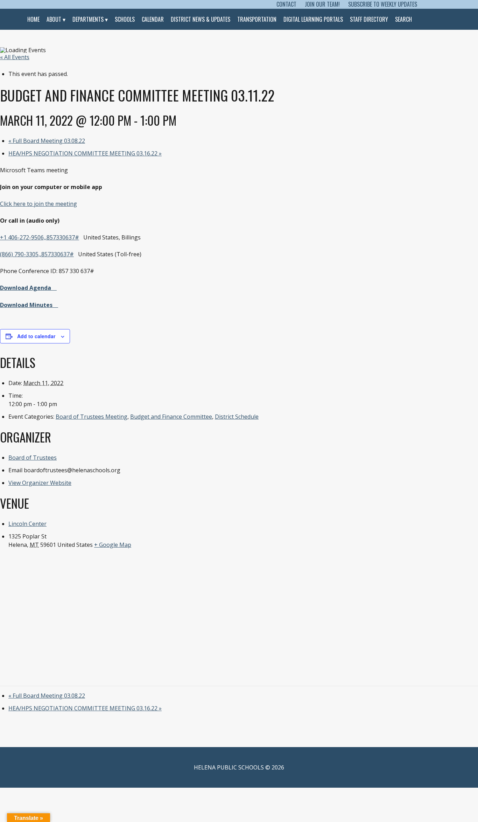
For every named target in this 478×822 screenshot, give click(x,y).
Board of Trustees (32, 457)
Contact (286, 4)
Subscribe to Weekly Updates (382, 4)
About (54, 19)
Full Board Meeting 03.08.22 (46, 141)
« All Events (14, 57)
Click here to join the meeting (38, 204)
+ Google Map (112, 545)
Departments (88, 19)
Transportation (256, 19)
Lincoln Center (27, 524)
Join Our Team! (322, 4)
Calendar (153, 19)
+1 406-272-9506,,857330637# (39, 237)
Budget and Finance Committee (171, 416)
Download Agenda (25, 288)
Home (33, 19)
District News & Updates (200, 19)
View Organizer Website (39, 483)
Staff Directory (369, 19)
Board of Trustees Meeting (91, 416)
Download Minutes (26, 305)
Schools (125, 19)
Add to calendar (36, 336)
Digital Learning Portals (313, 19)
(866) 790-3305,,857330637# (37, 254)
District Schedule (237, 416)
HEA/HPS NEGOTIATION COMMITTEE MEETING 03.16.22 (85, 153)
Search (403, 19)
